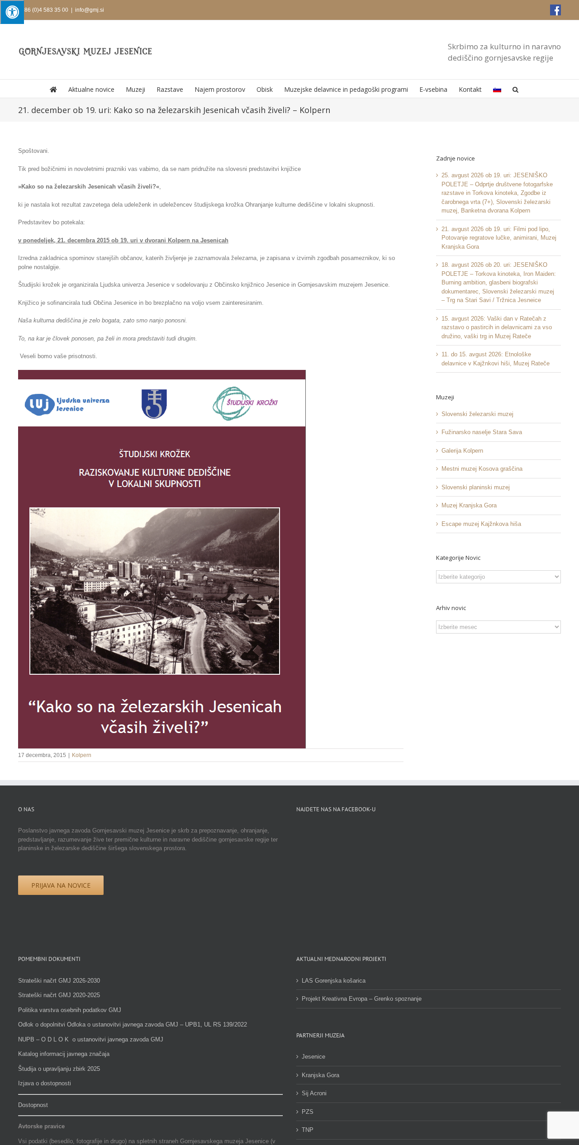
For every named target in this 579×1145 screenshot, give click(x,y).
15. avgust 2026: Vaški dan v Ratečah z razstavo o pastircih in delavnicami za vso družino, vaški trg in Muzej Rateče (496, 327)
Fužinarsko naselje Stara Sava (481, 432)
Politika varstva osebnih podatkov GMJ (69, 1010)
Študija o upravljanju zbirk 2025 (59, 1068)
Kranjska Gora (320, 1075)
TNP (307, 1129)
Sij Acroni (314, 1093)
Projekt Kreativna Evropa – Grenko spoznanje (362, 998)
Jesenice (313, 1056)
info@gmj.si (89, 10)
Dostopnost (33, 1105)
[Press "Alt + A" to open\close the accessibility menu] (12, 12)
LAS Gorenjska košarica (333, 980)
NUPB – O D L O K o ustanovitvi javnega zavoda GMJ (90, 1039)
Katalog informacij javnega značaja (63, 1053)
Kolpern (81, 755)
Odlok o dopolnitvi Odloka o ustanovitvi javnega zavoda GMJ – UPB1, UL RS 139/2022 (132, 1024)
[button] (515, 89)
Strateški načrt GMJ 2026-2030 (59, 980)
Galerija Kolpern (462, 450)
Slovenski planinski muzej (475, 487)
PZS (307, 1111)
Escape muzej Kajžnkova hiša (481, 523)
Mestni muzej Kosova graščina (481, 468)
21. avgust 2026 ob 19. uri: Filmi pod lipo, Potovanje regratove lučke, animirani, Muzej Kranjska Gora (498, 238)
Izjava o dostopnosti (44, 1083)
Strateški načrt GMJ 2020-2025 (59, 995)
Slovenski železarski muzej (477, 414)
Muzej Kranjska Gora (469, 505)
